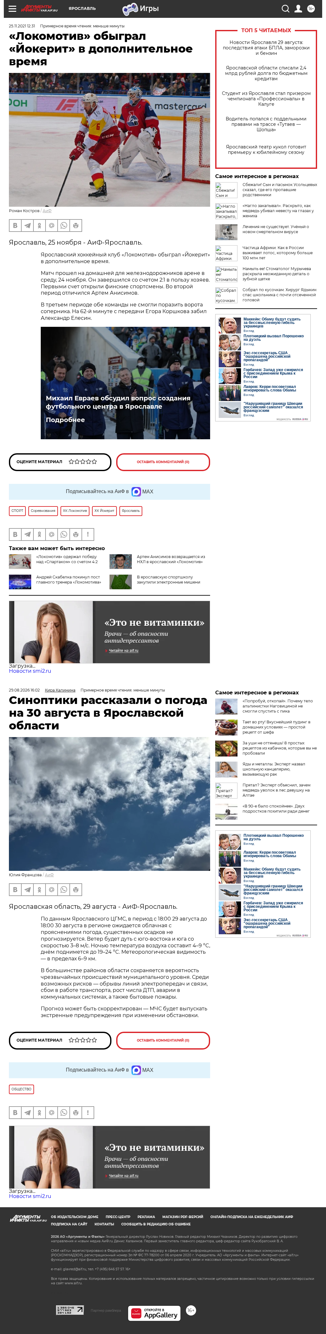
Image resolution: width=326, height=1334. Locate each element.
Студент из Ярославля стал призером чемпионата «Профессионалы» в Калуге (266, 99)
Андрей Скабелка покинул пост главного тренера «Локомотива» (68, 580)
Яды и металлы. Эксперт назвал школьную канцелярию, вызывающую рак (274, 769)
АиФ (47, 210)
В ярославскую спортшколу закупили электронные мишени (168, 580)
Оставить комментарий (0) (163, 462)
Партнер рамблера (106, 1310)
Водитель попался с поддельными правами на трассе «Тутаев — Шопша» (266, 124)
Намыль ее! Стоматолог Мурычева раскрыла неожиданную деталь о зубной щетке (277, 273)
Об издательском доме (74, 1217)
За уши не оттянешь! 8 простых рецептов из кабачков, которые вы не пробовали (280, 748)
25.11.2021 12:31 (22, 26)
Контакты (104, 1224)
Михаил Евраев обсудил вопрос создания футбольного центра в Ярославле (118, 402)
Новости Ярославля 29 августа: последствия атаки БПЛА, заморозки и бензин (266, 48)
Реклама (146, 1217)
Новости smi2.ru (30, 671)
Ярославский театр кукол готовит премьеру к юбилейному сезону (266, 149)
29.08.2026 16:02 (24, 690)
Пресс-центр (118, 1217)
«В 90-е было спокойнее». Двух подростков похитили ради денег (276, 809)
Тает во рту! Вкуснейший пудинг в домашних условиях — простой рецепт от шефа (276, 727)
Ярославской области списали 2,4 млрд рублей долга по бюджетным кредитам (266, 73)
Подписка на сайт (69, 1224)
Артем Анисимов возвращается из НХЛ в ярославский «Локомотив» (171, 559)
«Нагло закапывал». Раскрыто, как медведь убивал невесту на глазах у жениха (278, 210)
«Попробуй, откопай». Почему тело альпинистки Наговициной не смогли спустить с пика (278, 706)
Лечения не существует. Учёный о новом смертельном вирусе (276, 229)
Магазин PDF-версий (182, 1217)
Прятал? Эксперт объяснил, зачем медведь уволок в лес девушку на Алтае (276, 790)
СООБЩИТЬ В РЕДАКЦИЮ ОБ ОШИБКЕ (156, 1224)
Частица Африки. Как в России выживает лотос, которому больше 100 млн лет (278, 252)
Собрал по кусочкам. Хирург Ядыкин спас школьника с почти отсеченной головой (279, 294)
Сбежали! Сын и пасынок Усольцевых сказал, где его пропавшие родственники (280, 189)
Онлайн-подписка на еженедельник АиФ (251, 1217)
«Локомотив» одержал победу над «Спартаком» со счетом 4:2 (67, 559)
